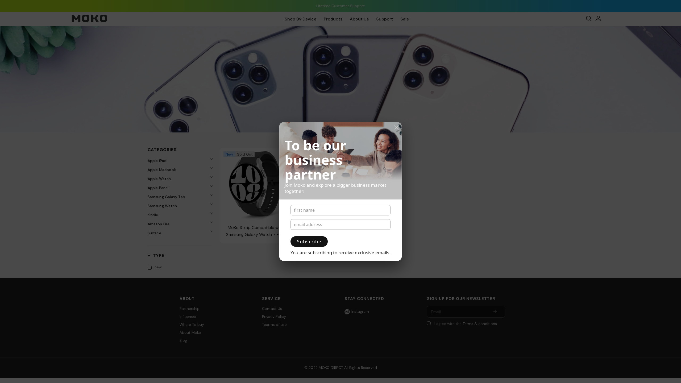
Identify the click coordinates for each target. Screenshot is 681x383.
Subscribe (309, 241)
